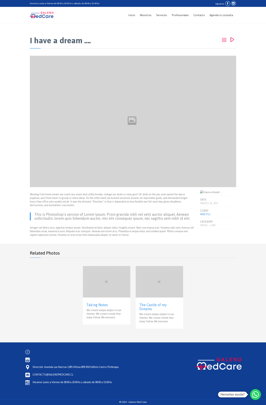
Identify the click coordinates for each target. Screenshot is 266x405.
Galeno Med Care (137, 402)
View (106, 295)
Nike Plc (205, 214)
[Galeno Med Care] (41, 15)
